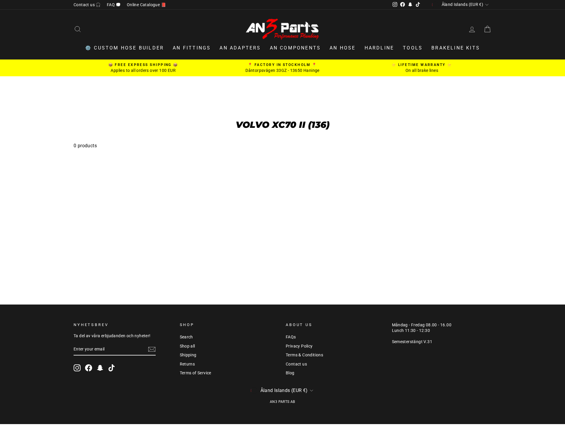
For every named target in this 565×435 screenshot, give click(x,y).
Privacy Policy (299, 346)
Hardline (379, 48)
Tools (413, 48)
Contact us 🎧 (87, 4)
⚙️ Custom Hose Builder (124, 48)
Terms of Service (195, 373)
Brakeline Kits (455, 48)
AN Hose (342, 48)
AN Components (295, 48)
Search (186, 337)
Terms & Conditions (304, 355)
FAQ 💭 (114, 4)
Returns (187, 364)
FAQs (291, 337)
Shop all (187, 346)
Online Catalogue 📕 (146, 4)
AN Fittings (192, 48)
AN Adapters (240, 48)
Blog (290, 373)
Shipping (188, 355)
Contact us (296, 364)
